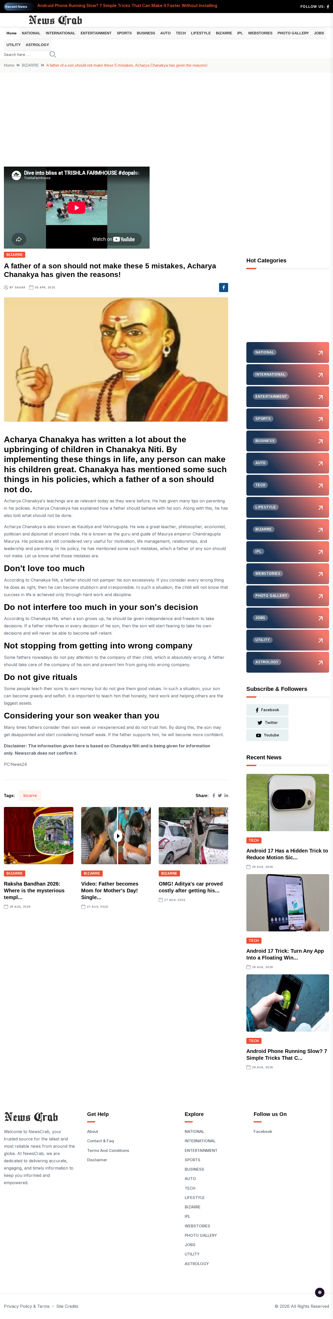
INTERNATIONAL (60, 33)
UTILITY (14, 45)
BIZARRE (224, 33)
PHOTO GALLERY (293, 33)
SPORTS (124, 33)
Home (12, 33)
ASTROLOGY (37, 45)
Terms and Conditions (108, 1150)
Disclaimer (97, 1159)
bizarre (30, 795)
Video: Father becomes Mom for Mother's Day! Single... (109, 890)
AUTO (165, 33)
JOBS (319, 33)
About (92, 1131)
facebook (270, 710)
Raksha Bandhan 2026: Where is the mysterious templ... (34, 890)
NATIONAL (31, 33)
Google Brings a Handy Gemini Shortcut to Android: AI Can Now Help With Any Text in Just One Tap (138, 6)
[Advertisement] (166, 111)
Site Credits (67, 1306)
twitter (271, 722)
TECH (181, 33)
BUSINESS (146, 33)
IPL (240, 33)
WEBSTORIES (260, 33)
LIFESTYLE (201, 33)
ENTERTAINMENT (96, 33)
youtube (271, 735)
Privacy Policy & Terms (27, 1306)
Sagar (20, 287)
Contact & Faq (100, 1140)
